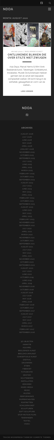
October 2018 (27, 290)
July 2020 (27, 271)
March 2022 (27, 235)
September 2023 (27, 204)
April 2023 (27, 216)
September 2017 (27, 311)
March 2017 (27, 326)
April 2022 (27, 231)
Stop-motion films (27, 415)
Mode (27, 390)
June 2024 (27, 189)
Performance (27, 396)
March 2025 (27, 170)
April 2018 (27, 302)
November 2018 (27, 286)
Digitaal (27, 360)
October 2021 (27, 241)
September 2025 (27, 158)
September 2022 (27, 225)
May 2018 (27, 299)
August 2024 (27, 183)
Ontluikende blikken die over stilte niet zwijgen (27, 56)
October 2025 (27, 155)
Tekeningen (27, 418)
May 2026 (26, 143)
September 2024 (27, 180)
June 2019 (27, 280)
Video (27, 424)
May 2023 (27, 213)
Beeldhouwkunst (27, 354)
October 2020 (27, 262)
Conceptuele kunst (27, 357)
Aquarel (27, 347)
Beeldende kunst (34, 51)
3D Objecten (27, 341)
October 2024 (27, 177)
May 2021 (27, 253)
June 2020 (27, 274)
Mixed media (27, 387)
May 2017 (27, 320)
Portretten (27, 402)
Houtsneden (27, 378)
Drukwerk (27, 363)
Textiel (26, 421)
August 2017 (27, 314)
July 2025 (27, 161)
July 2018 (27, 296)
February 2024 (27, 198)
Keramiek (27, 384)
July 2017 (27, 317)
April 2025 (27, 167)
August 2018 (27, 293)
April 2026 (27, 146)
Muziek (26, 393)
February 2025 (27, 174)
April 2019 (27, 283)
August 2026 (27, 134)
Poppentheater (27, 399)
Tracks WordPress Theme (16, 437)
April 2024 (27, 195)
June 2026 (27, 140)
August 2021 (27, 247)
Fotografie (27, 372)
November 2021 (27, 238)
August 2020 (27, 268)
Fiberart (27, 369)
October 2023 (27, 201)
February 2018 (27, 305)
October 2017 (27, 308)
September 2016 (27, 332)
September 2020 (27, 265)
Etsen (27, 366)
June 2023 (27, 210)
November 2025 (27, 152)
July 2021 (27, 250)
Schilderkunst (27, 405)
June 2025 (27, 164)
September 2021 (27, 244)
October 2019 (27, 277)
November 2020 (27, 259)
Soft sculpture (27, 411)
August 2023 (27, 207)
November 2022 (27, 222)
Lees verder (27, 91)
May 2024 (27, 192)
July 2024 (27, 186)
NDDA (8, 9)
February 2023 (27, 219)
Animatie (27, 344)
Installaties (27, 381)
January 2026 (27, 149)
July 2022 (27, 228)
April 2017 (27, 323)
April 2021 (27, 256)
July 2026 (27, 137)
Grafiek (27, 375)
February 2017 (27, 329)
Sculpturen (27, 408)
